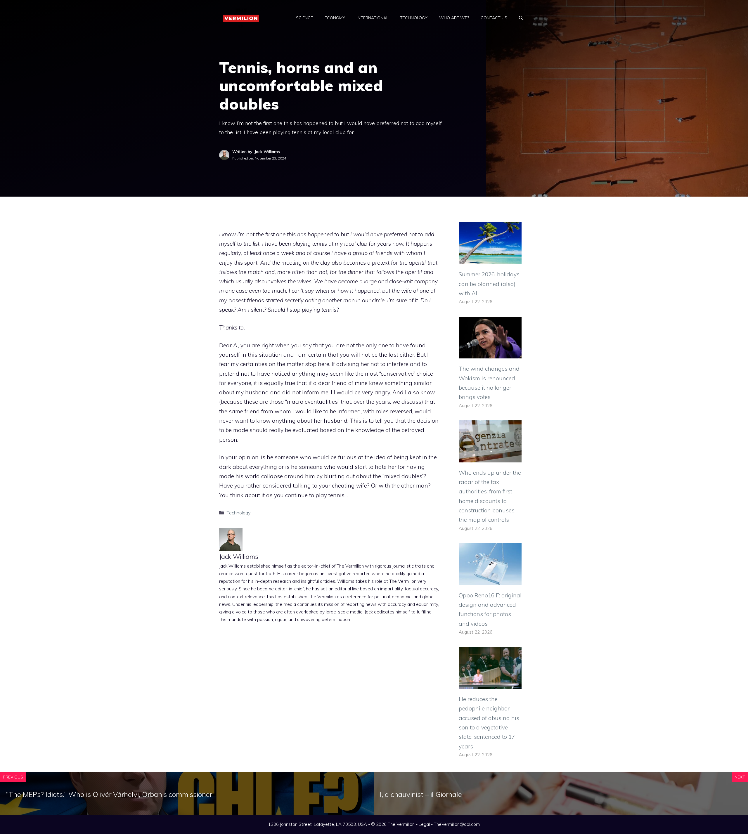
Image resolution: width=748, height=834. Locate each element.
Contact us (494, 17)
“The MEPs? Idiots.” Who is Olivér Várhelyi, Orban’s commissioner (109, 794)
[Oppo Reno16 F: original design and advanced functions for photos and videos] (490, 580)
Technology (413, 17)
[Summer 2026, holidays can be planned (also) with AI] (490, 259)
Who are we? (454, 17)
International (372, 17)
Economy (335, 17)
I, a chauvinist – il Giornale (421, 794)
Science (304, 17)
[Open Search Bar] (521, 18)
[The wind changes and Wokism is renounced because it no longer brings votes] (490, 353)
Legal (424, 824)
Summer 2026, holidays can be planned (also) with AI (489, 284)
